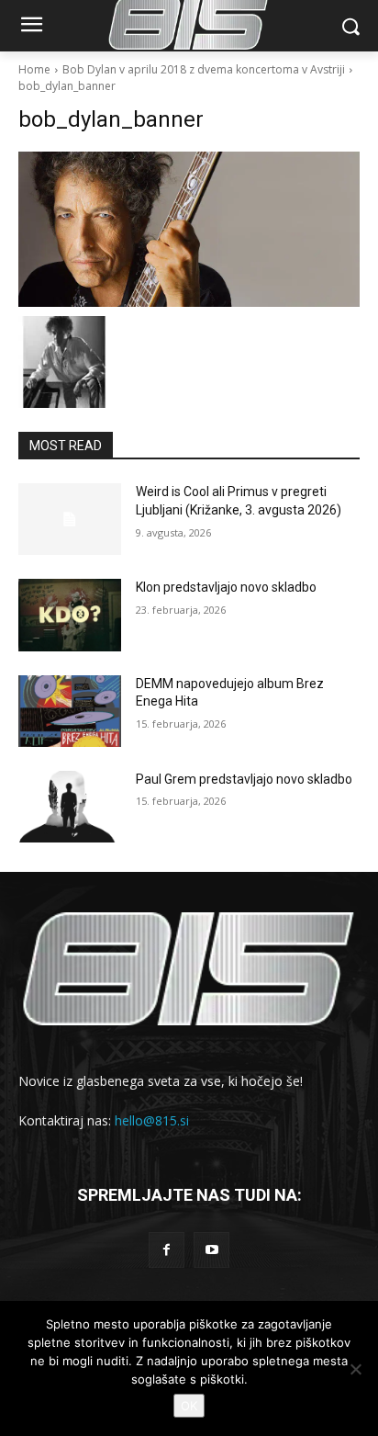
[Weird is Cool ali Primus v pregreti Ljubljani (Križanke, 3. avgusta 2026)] (69, 519)
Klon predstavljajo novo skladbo (226, 587)
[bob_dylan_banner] (189, 229)
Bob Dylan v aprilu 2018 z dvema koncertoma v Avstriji (203, 69)
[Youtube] (211, 1250)
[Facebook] (166, 1250)
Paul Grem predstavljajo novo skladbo (244, 779)
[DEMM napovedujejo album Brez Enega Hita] (69, 711)
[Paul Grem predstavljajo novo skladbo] (69, 806)
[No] (355, 1369)
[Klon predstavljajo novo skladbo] (69, 614)
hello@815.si (152, 1120)
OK (189, 1405)
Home (34, 69)
